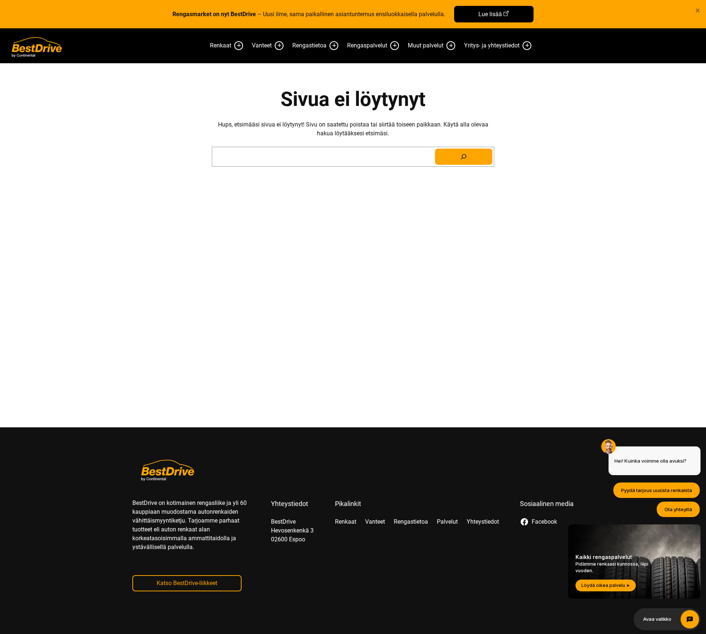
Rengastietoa (309, 45)
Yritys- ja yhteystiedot (492, 45)
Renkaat (220, 45)
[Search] (463, 157)
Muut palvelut (425, 45)
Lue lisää (490, 14)
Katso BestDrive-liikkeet (187, 583)
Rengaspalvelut (367, 45)
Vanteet (262, 45)
